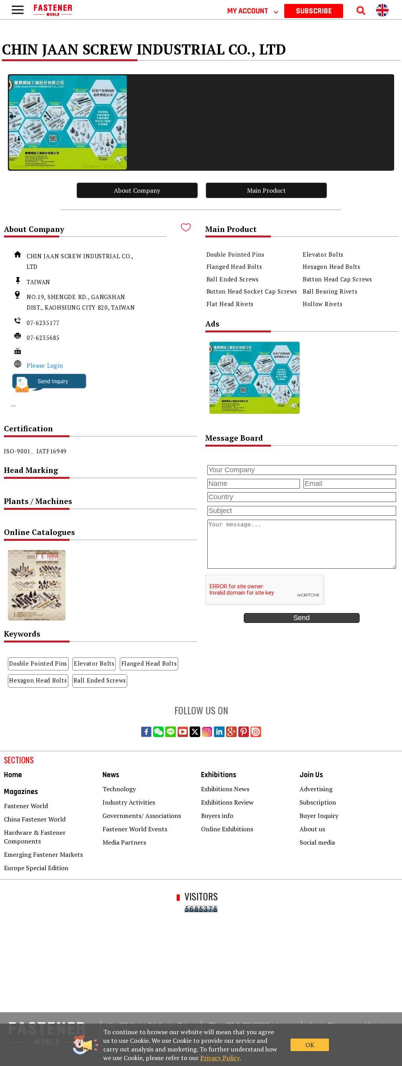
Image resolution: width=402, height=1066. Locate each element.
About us (312, 829)
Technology (119, 789)
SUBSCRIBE (314, 11)
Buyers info (217, 815)
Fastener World (26, 805)
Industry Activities (128, 802)
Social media (317, 842)
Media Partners (124, 842)
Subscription (318, 802)
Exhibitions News (225, 789)
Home (13, 775)
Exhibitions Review (227, 802)
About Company (137, 190)
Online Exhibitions (227, 829)
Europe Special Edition (36, 867)
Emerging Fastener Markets (43, 854)
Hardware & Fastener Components (35, 836)
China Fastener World (35, 819)
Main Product (266, 190)
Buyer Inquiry (319, 815)
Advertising (316, 789)
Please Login (45, 365)
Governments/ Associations (141, 815)
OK (309, 1044)
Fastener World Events (134, 829)
